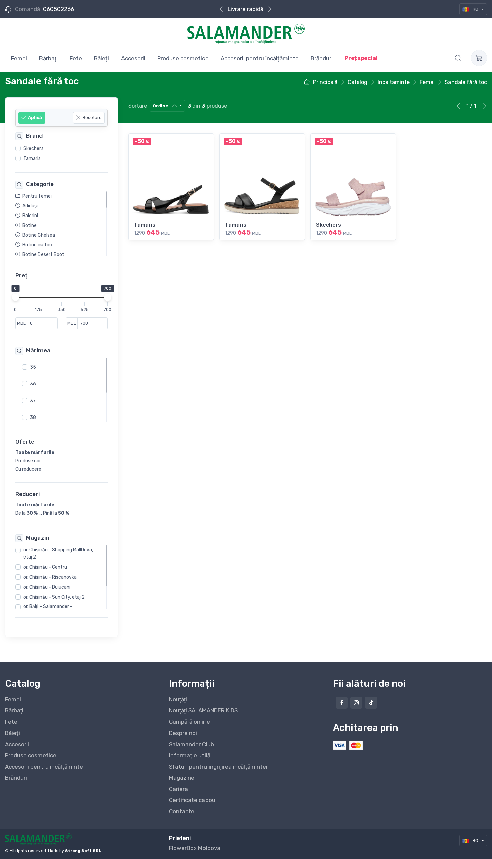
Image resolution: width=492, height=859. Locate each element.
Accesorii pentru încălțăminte (44, 766)
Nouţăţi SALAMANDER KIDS (203, 710)
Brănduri (16, 777)
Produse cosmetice (30, 755)
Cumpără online (189, 721)
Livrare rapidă (245, 9)
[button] (458, 58)
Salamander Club (191, 744)
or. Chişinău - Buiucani (46, 587)
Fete (11, 721)
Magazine (181, 777)
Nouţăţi (178, 699)
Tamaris (32, 158)
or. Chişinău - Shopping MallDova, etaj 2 (58, 553)
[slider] (15, 298)
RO (475, 9)
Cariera (178, 789)
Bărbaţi (14, 710)
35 (33, 367)
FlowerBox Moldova (194, 848)
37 (33, 401)
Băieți (12, 732)
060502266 (58, 9)
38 (33, 417)
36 (33, 384)
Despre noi (183, 732)
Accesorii (17, 744)
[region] (61, 153)
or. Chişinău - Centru (45, 567)
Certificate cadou (192, 800)
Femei (13, 699)
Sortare (137, 106)
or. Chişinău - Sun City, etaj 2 (54, 597)
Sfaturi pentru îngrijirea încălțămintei (218, 766)
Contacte (181, 811)
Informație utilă (189, 755)
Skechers (33, 148)
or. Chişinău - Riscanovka (50, 577)
